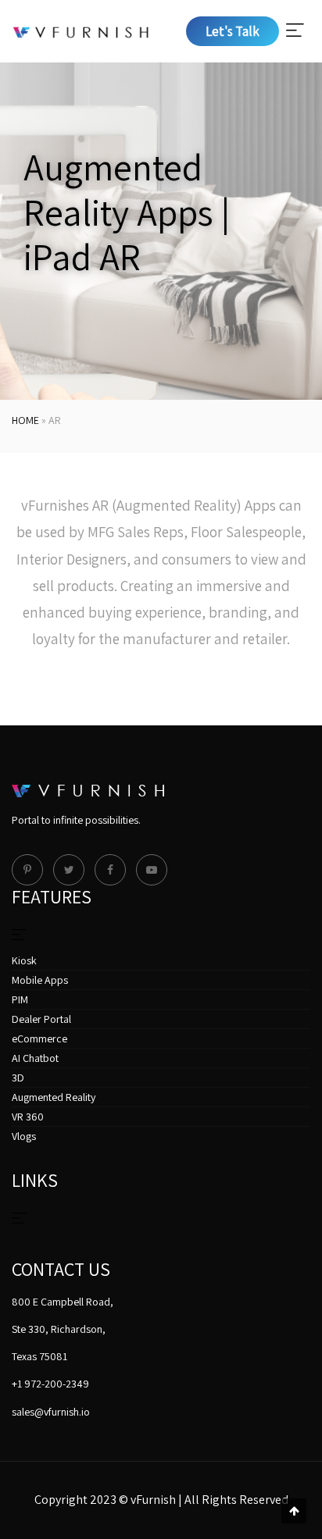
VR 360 (28, 1117)
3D (18, 1078)
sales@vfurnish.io (51, 1412)
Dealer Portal (41, 1019)
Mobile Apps (40, 980)
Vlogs (24, 1136)
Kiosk (24, 960)
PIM (20, 999)
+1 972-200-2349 (50, 1384)
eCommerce (39, 1038)
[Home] (80, 31)
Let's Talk (232, 31)
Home (25, 420)
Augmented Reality (53, 1097)
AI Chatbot (35, 1058)
